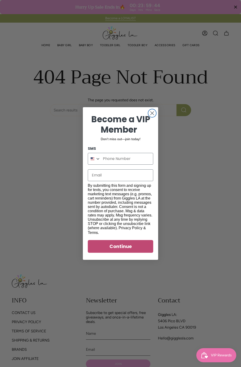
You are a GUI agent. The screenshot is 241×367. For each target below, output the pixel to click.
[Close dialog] (152, 113)
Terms (93, 233)
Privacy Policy (130, 228)
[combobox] (94, 158)
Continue (120, 246)
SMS (92, 148)
